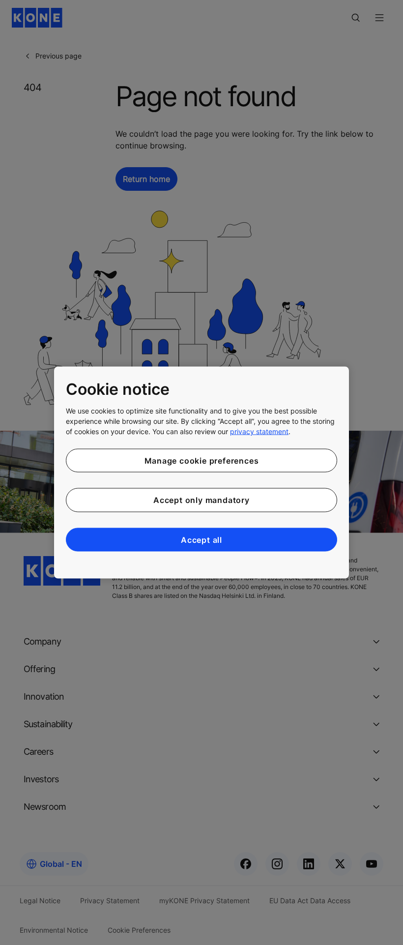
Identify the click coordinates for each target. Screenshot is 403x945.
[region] (201, 473)
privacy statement (259, 431)
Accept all (201, 539)
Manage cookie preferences (201, 460)
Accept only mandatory (201, 500)
